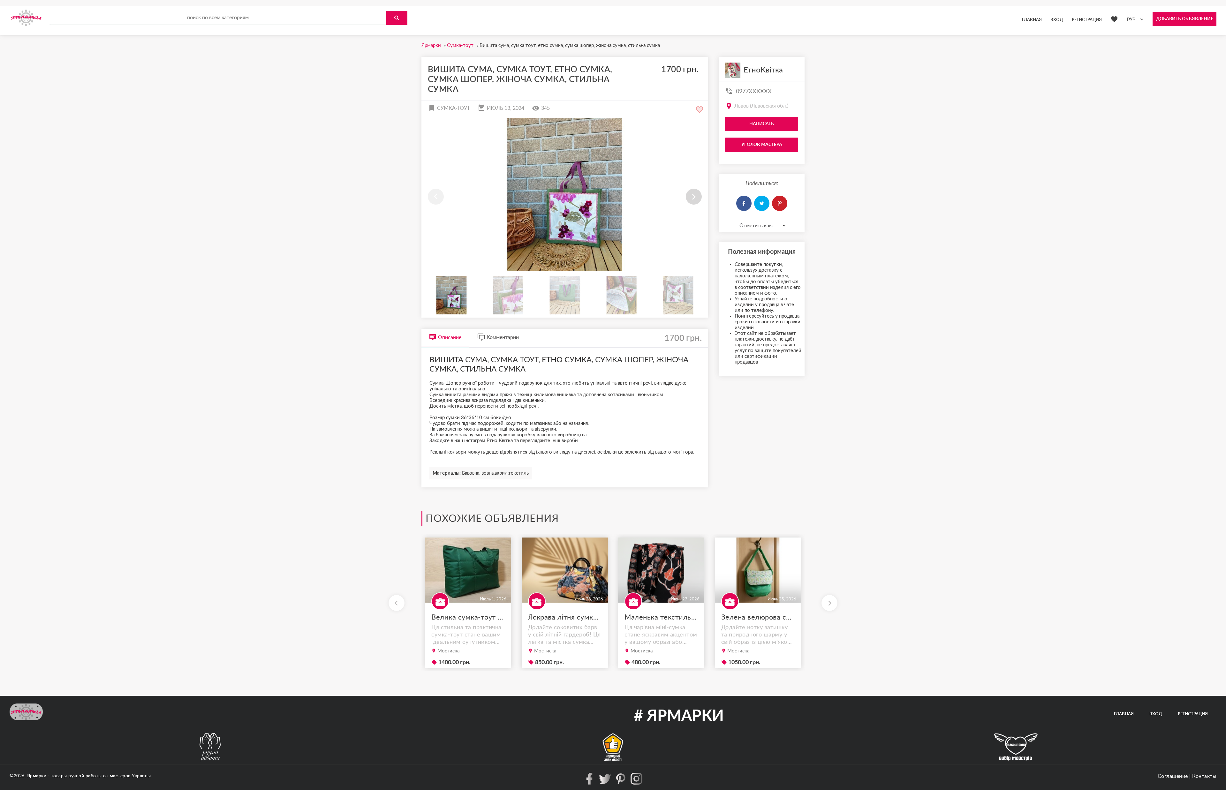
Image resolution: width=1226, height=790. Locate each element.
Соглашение (1173, 776)
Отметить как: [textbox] (756, 225)
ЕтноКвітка (763, 70)
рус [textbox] (1131, 18)
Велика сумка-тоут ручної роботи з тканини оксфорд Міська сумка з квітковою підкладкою (468, 617)
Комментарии (503, 337)
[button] (694, 197)
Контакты (1204, 776)
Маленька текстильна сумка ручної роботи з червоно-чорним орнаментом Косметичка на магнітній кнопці (661, 617)
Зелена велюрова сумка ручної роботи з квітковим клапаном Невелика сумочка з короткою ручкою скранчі (758, 617)
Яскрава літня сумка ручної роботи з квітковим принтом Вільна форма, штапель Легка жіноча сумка (565, 617)
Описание (449, 337)
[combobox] (1136, 18)
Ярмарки (37, 776)
